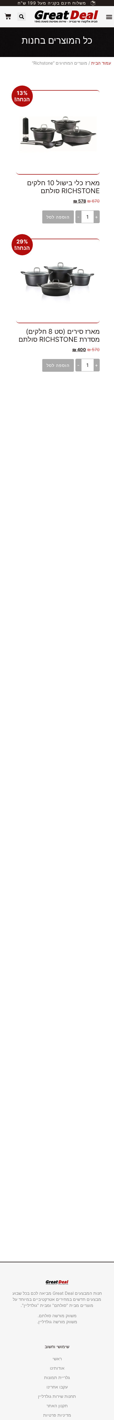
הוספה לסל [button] (58, 217)
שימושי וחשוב (57, 1346)
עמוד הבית (101, 62)
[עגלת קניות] (8, 16)
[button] (109, 17)
